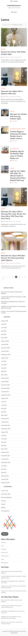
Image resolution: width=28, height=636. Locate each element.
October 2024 (5, 391)
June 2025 (4, 364)
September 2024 (5, 395)
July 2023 (3, 435)
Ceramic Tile (4, 490)
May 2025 (3, 368)
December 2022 (5, 455)
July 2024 (3, 402)
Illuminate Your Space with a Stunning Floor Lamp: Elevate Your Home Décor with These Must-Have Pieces (13, 215)
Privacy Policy (4, 556)
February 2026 (5, 341)
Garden (3, 504)
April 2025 (3, 371)
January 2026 (4, 344)
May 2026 (3, 331)
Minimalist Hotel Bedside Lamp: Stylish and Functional (12, 302)
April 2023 (3, 445)
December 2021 (5, 482)
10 (13, 277)
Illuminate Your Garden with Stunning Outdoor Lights (18, 116)
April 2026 (3, 334)
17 (25, 277)
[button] (14, 12)
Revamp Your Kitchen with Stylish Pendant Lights (13, 53)
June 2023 (4, 439)
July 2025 (3, 361)
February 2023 (5, 452)
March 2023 (4, 449)
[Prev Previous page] (3, 277)
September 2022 (5, 462)
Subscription (4, 562)
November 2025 (5, 348)
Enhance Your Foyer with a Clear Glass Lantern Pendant (14, 312)
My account (4, 552)
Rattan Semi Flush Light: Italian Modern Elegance (11, 292)
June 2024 (4, 405)
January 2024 (4, 422)
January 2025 (4, 381)
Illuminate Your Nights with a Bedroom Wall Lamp (12, 92)
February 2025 (5, 378)
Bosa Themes (14, 633)
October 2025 (5, 351)
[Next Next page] (3, 279)
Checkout (4, 549)
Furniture (3, 501)
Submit (5, 534)
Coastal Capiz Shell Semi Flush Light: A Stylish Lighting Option (13, 297)
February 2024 (5, 418)
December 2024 (5, 385)
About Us (3, 542)
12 (20, 277)
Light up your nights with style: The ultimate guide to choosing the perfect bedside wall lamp (18, 175)
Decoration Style (14, 148)
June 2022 (4, 466)
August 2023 (4, 432)
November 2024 (5, 388)
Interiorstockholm (14, 6)
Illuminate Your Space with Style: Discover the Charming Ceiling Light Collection (13, 257)
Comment (18, 57)
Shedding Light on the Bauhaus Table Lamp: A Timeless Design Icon (17, 154)
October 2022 (5, 459)
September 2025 (5, 354)
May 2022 (3, 469)
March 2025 (4, 375)
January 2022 (4, 479)
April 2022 (3, 472)
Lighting (3, 49)
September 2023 (5, 428)
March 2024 (4, 415)
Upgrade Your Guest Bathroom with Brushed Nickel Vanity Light (13, 307)
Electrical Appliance (15, 128)
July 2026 (3, 324)
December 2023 (5, 425)
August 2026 (4, 321)
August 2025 (4, 358)
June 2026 (4, 327)
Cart (2, 546)
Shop (2, 559)
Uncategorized (5, 511)
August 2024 (4, 398)
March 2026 (4, 337)
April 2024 (3, 412)
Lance (12, 57)
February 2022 (5, 476)
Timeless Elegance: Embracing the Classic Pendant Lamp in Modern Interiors (18, 135)
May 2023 (3, 442)
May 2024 (3, 408)
